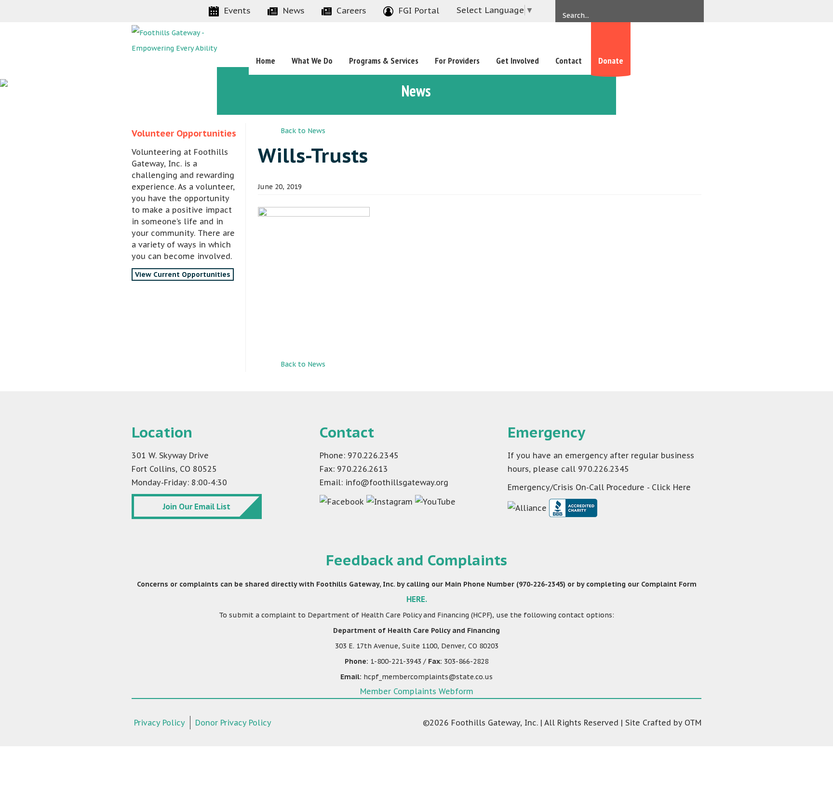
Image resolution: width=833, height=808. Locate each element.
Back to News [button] (303, 130)
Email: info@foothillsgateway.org (384, 482)
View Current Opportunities (182, 274)
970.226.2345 (603, 469)
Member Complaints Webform (416, 691)
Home (265, 60)
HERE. (416, 599)
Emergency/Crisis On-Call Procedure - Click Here (599, 487)
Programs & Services (383, 60)
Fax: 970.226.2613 (354, 469)
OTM (693, 722)
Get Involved (517, 60)
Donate (610, 60)
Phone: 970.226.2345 (359, 455)
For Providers (457, 60)
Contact (568, 60)
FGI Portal (418, 10)
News (293, 10)
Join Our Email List (196, 506)
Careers (351, 10)
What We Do (312, 60)
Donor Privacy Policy (233, 722)
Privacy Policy (159, 722)
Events (237, 10)
